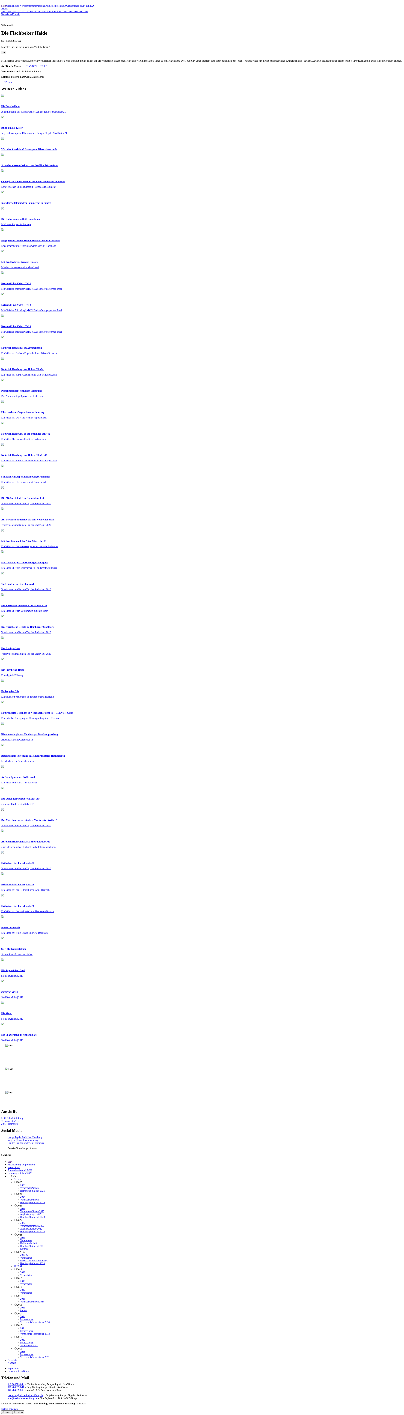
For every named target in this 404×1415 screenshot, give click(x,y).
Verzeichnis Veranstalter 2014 (35, 1322)
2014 (70, 11)
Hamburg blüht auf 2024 (32, 1202)
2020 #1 (39, 11)
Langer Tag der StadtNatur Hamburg (26, 1143)
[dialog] (202, 1408)
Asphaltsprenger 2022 (31, 1228)
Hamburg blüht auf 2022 (32, 1231)
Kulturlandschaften (29, 1243)
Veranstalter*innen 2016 (32, 1301)
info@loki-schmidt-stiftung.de (22, 1398)
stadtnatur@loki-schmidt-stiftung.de (25, 1395)
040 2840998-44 (16, 1384)
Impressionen (26, 1319)
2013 (75, 11)
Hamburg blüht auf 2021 (32, 1246)
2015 (65, 11)
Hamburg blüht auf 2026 (82, 5)
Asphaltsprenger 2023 (31, 1214)
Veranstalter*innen (29, 1188)
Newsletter (6, 14)
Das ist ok (18, 1412)
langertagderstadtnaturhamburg (23, 1140)
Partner (23, 1310)
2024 (8, 11)
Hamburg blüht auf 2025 (32, 1190)
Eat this (24, 1249)
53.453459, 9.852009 (36, 66)
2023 (13, 11)
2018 (50, 11)
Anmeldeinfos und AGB (57, 5)
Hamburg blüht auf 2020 (32, 1263)
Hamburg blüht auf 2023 (32, 1217)
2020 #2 (31, 11)
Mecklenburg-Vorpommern (19, 5)
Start (3, 5)
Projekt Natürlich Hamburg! (34, 1260)
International (39, 5)
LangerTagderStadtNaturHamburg (25, 1137)
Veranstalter (26, 1240)
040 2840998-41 (16, 1387)
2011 (85, 11)
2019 (45, 11)
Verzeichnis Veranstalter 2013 (35, 1333)
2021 (24, 11)
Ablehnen (7, 1412)
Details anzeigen (9, 1409)
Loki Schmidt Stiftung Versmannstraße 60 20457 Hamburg (12, 1121)
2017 (55, 11)
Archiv (5, 8)
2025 (3, 11)
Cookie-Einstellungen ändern (22, 1148)
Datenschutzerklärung (18, 1371)
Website (8, 82)
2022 (18, 11)
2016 (60, 11)
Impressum (13, 1368)
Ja (4, 52)
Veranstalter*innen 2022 (32, 1225)
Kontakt (16, 14)
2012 (80, 11)
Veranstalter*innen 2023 (32, 1211)
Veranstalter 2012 (29, 1345)
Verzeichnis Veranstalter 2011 (35, 1357)
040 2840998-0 (15, 1390)
